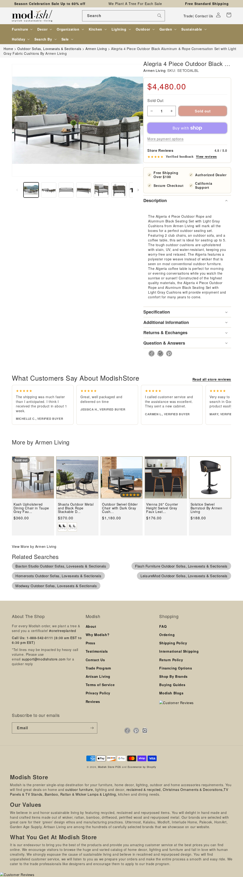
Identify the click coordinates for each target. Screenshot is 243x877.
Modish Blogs (171, 693)
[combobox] (123, 15)
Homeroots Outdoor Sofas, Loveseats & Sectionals (58, 575)
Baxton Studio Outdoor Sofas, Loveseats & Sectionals (60, 565)
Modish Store (106, 767)
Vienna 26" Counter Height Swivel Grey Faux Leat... (162, 508)
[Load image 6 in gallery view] (118, 190)
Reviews (93, 701)
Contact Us (204, 16)
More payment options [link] (165, 138)
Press (90, 643)
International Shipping (179, 651)
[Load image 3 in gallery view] (66, 190)
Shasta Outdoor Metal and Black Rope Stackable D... (76, 508)
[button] (229, 15)
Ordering (167, 634)
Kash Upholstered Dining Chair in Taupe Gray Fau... (31, 508)
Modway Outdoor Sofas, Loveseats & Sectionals (56, 585)
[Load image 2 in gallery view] (48, 190)
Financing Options (175, 668)
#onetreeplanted (62, 630)
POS (118, 767)
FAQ (163, 626)
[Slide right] (138, 190)
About (91, 626)
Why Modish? (98, 634)
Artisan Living (98, 676)
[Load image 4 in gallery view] (83, 190)
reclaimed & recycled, (144, 789)
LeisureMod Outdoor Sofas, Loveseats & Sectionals (184, 575)
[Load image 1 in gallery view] (31, 190)
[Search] (159, 15)
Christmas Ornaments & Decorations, (193, 789)
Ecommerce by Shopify (142, 767)
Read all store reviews (211, 379)
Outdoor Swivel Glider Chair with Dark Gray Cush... (120, 508)
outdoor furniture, (79, 789)
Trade (188, 16)
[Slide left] (17, 190)
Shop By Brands (173, 676)
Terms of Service (100, 684)
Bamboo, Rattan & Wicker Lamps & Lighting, (81, 794)
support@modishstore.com (44, 659)
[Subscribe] (92, 728)
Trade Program (98, 668)
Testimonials (97, 651)
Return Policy (171, 659)
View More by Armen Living (34, 546)
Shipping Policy (173, 643)
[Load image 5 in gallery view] (101, 190)
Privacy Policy (98, 693)
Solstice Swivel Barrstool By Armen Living (206, 508)
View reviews (206, 156)
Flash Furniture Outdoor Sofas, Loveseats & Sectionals (181, 565)
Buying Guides (172, 684)
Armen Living (154, 70)
